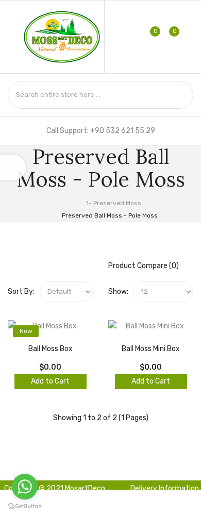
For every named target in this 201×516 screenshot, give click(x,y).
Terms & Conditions (166, 504)
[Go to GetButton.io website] (24, 506)
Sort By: (21, 291)
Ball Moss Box (50, 348)
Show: (118, 291)
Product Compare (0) (143, 265)
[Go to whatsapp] (25, 487)
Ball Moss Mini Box (151, 348)
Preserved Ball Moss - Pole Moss (109, 215)
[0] (149, 36)
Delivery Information (164, 488)
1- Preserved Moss (113, 203)
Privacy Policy (106, 508)
